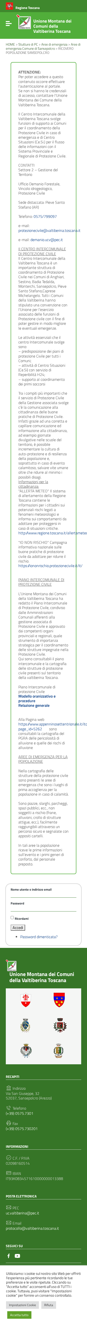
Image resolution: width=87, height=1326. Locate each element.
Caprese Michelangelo (26, 1025)
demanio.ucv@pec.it (46, 240)
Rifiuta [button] (48, 1304)
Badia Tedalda (60, 1000)
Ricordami (22, 918)
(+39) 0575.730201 (22, 1128)
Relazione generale (34, 705)
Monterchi (60, 1025)
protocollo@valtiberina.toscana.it (32, 1228)
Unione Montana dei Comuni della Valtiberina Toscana (52, 26)
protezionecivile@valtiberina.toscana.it (49, 230)
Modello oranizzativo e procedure (37, 698)
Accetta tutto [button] (19, 1314)
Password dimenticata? (39, 937)
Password (17, 903)
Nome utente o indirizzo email (31, 889)
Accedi (18, 927)
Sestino (60, 1050)
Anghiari (26, 1000)
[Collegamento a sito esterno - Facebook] (9, 1255)
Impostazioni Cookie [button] (22, 1304)
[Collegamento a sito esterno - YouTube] (17, 1255)
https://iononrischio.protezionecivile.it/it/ (50, 566)
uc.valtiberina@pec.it (22, 1213)
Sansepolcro (26, 1050)
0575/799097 (45, 216)
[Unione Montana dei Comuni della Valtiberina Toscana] (23, 24)
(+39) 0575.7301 (19, 1113)
